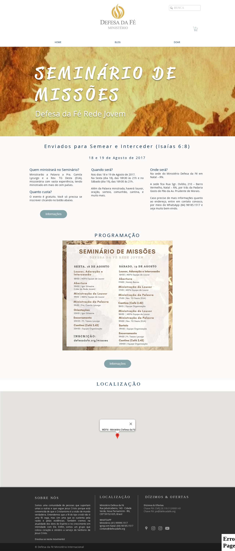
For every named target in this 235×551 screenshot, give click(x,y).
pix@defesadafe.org (165, 511)
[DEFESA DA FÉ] (153, 528)
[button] (195, 29)
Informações (54, 214)
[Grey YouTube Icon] (167, 528)
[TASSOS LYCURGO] (160, 528)
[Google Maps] (146, 528)
